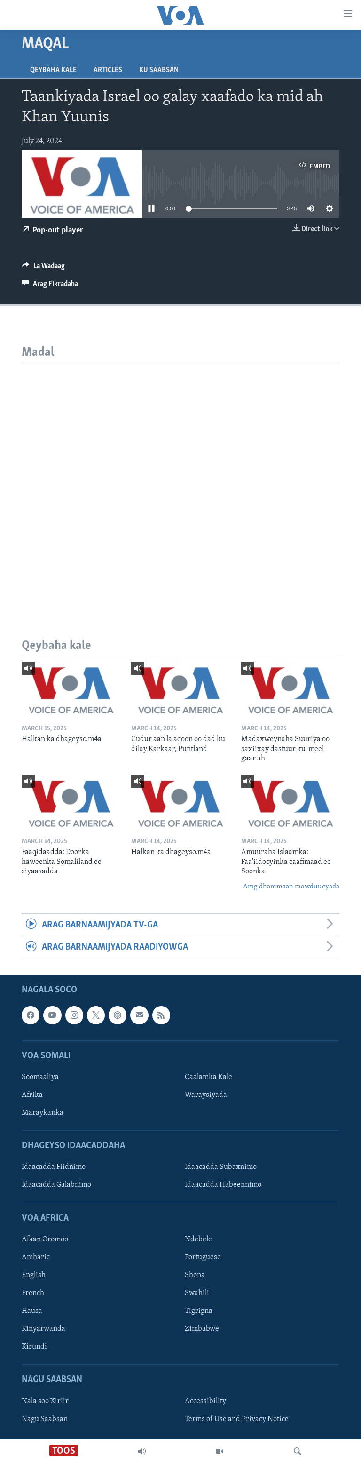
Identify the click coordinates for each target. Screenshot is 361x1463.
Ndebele (198, 1239)
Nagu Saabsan (45, 1419)
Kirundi (34, 1347)
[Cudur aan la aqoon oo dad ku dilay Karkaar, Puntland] (180, 689)
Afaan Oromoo (45, 1239)
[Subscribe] (139, 1015)
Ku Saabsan (159, 70)
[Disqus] (180, 481)
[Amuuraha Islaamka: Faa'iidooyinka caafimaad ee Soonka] (290, 803)
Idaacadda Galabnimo (56, 1185)
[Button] (43, 268)
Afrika (32, 1095)
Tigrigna (198, 1311)
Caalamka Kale (208, 1077)
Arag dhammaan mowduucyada (291, 886)
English (34, 1275)
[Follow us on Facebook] (30, 1015)
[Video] (219, 1451)
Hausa (32, 1311)
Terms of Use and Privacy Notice (237, 1419)
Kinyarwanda (43, 1329)
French (33, 1293)
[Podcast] (117, 1015)
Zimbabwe (202, 1329)
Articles (108, 70)
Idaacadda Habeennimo (223, 1185)
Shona (195, 1275)
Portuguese (203, 1257)
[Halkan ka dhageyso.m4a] (71, 689)
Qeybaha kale (53, 70)
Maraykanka (42, 1113)
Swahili (197, 1293)
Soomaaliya (40, 1077)
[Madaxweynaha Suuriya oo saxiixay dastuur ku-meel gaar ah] (290, 689)
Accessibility (205, 1401)
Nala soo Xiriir (45, 1401)
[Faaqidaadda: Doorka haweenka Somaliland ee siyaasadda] (71, 803)
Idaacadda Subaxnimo (221, 1167)
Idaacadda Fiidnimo (54, 1167)
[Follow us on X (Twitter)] (96, 1015)
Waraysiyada (206, 1095)
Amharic (36, 1257)
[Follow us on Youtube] (52, 1015)
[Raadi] (297, 1451)
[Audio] (142, 1451)
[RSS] (161, 1015)
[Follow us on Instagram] (74, 1015)
